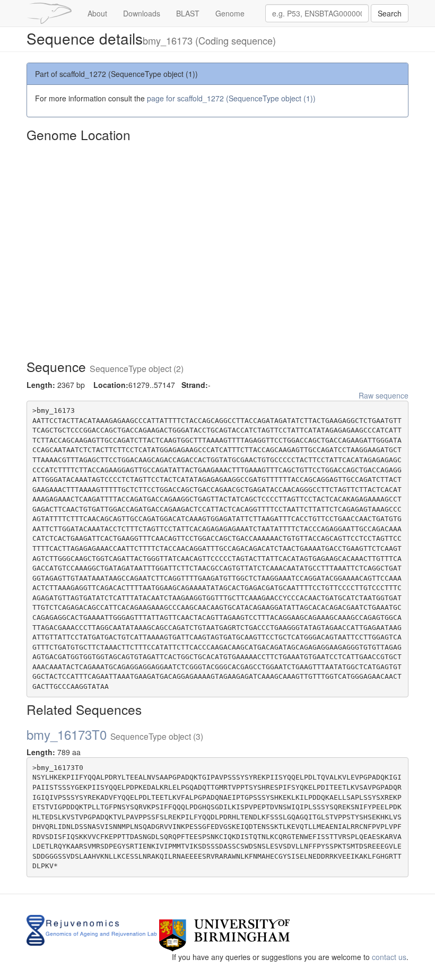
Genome (230, 13)
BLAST (187, 13)
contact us (389, 957)
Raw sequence (383, 395)
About (97, 13)
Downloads (141, 13)
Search (390, 13)
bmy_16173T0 (115, 734)
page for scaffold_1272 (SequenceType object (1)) (231, 98)
